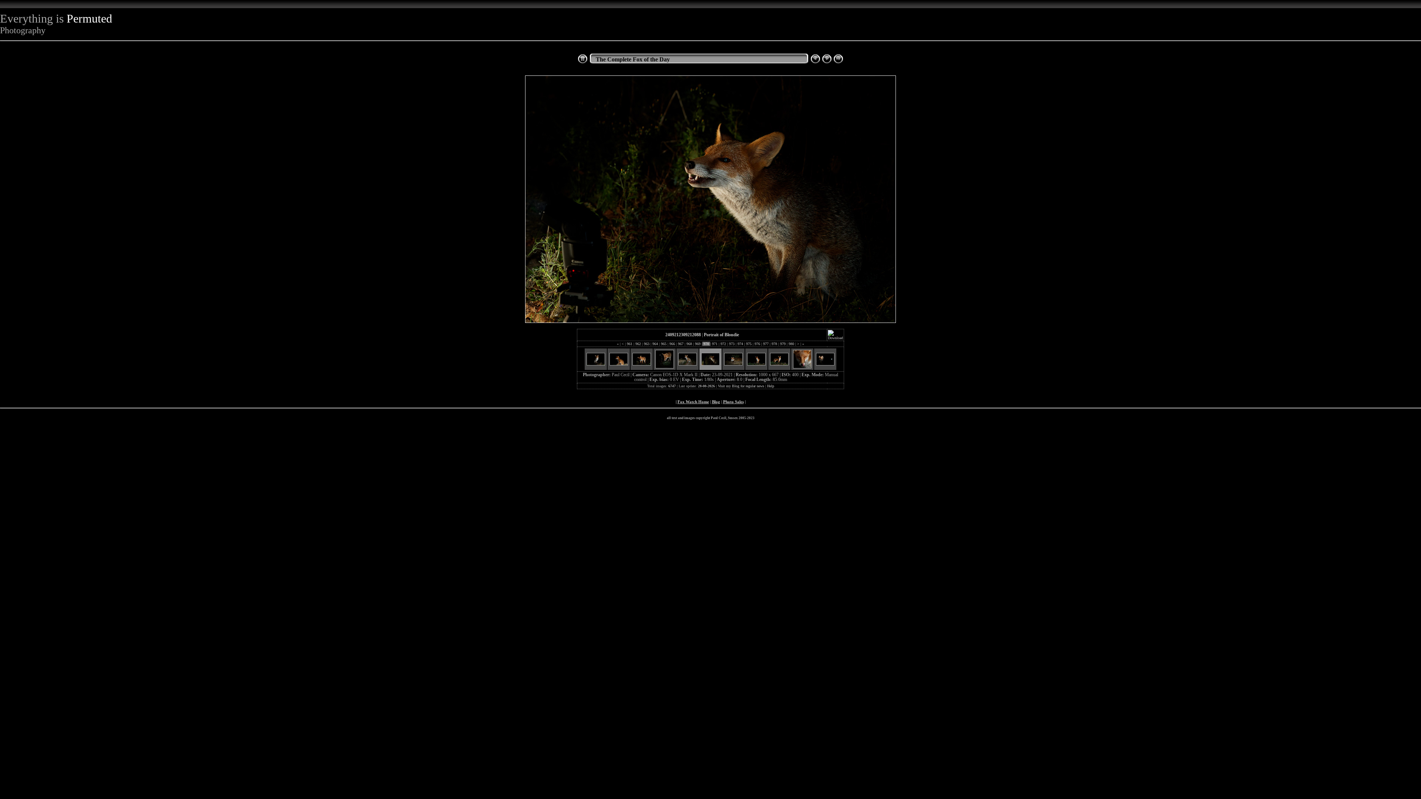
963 (647, 344)
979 (783, 344)
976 (757, 344)
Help (770, 386)
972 (723, 344)
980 (791, 344)
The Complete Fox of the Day (633, 59)
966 (672, 344)
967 (681, 344)
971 (715, 344)
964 (655, 344)
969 (698, 344)
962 (638, 344)
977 (766, 344)
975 (749, 344)
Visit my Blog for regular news (741, 386)
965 (664, 344)
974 (740, 344)
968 (689, 344)
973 (732, 344)
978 (774, 344)
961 (630, 344)
